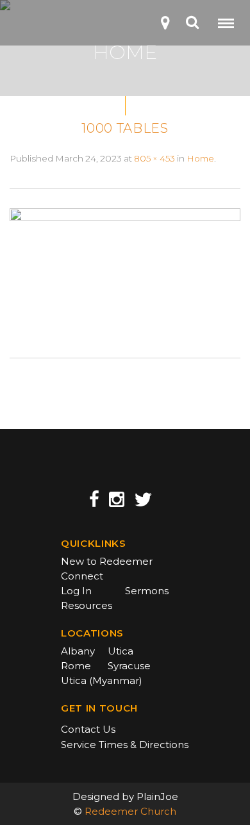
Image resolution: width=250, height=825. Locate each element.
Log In (76, 591)
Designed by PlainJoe (125, 796)
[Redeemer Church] (30, 26)
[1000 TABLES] (125, 272)
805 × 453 (154, 158)
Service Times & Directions (124, 744)
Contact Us (88, 729)
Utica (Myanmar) (101, 680)
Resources (86, 605)
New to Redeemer (107, 561)
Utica (120, 651)
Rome (76, 666)
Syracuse (129, 666)
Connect (82, 576)
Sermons (147, 591)
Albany (78, 651)
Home (200, 158)
